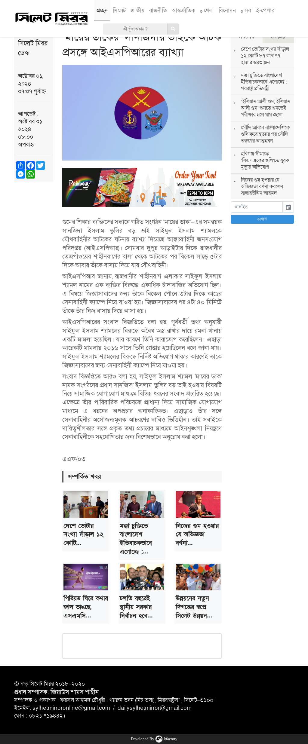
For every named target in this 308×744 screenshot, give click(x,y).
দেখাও (262, 219)
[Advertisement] (33, 279)
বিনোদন (227, 10)
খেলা (208, 10)
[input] (257, 207)
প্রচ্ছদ (102, 10)
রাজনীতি (158, 10)
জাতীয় (137, 10)
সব (247, 10)
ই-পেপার (265, 10)
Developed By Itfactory (154, 738)
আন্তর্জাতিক (183, 10)
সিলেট (119, 10)
